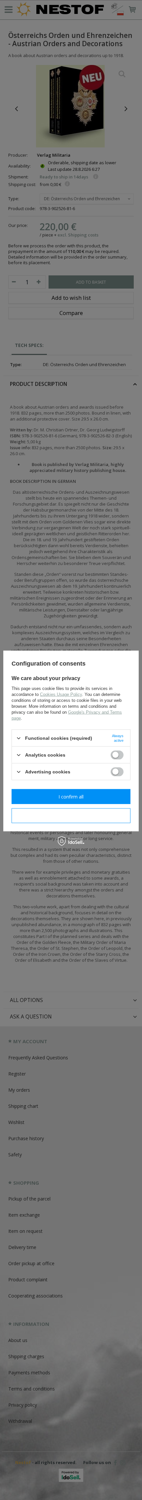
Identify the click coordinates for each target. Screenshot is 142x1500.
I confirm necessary (71, 815)
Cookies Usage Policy (61, 694)
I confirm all (71, 796)
